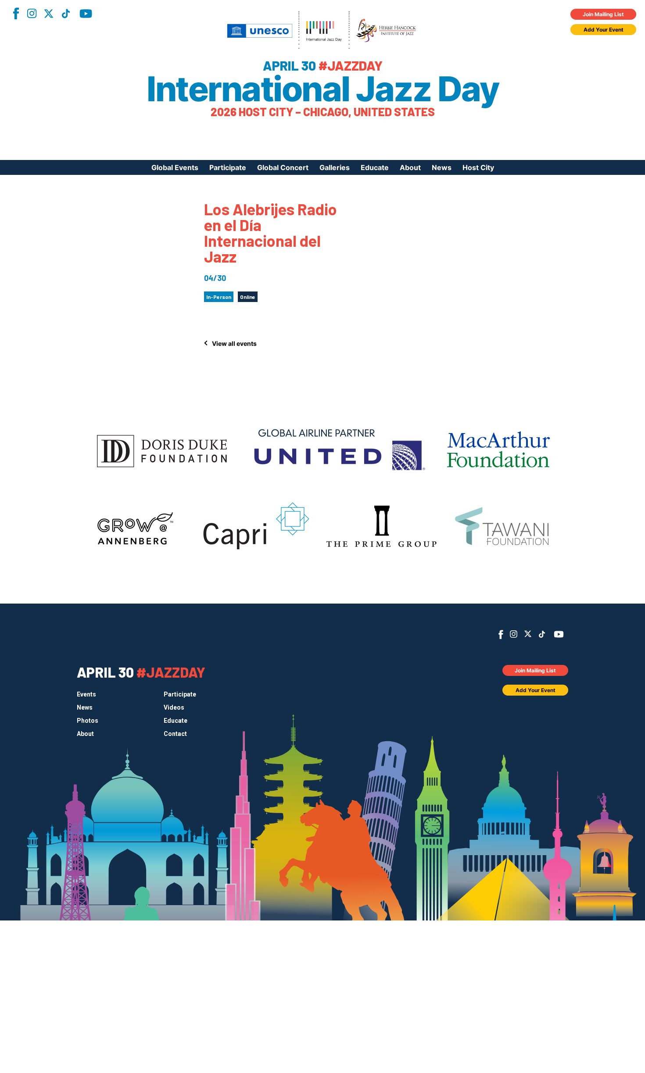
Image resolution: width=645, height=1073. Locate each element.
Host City (478, 167)
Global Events (174, 167)
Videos (174, 707)
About (410, 167)
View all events (234, 343)
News (442, 167)
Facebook (16, 13)
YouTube (86, 13)
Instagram (31, 13)
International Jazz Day (322, 89)
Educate (375, 167)
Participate (227, 167)
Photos (87, 720)
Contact (175, 733)
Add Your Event (604, 29)
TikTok (65, 13)
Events (86, 694)
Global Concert (282, 167)
